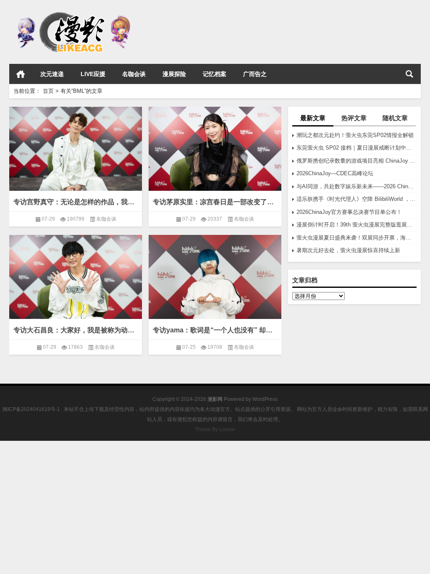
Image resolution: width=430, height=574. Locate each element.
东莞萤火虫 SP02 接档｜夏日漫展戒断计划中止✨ (356, 148)
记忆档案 (214, 74)
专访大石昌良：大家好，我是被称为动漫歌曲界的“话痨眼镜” (75, 330)
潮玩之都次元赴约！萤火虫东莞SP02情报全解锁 (355, 135)
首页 (20, 74)
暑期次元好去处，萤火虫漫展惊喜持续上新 (348, 250)
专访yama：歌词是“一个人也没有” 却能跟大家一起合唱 (215, 330)
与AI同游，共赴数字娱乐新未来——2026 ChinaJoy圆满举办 (356, 186)
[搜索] (409, 74)
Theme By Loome (215, 429)
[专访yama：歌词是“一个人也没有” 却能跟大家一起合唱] (215, 283)
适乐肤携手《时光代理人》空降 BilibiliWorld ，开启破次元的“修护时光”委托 (356, 199)
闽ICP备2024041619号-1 (31, 409)
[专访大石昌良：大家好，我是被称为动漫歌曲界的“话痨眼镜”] (75, 279)
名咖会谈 (134, 74)
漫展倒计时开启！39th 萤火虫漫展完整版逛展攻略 (356, 224)
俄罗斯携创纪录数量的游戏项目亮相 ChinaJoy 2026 (356, 161)
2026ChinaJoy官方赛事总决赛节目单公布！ (349, 212)
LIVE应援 (93, 74)
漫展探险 (174, 74)
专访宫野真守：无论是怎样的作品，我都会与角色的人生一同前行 (75, 201)
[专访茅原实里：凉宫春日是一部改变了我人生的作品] (215, 151)
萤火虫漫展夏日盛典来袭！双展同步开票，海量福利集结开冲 (356, 237)
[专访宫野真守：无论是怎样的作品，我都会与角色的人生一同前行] (75, 151)
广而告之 (255, 74)
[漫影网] (73, 11)
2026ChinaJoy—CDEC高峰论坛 (334, 173)
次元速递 (52, 74)
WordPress (265, 399)
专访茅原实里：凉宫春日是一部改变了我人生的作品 (215, 201)
